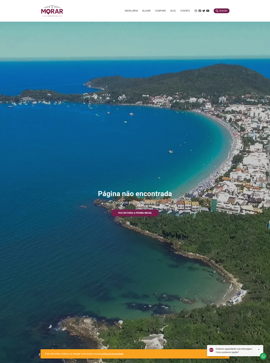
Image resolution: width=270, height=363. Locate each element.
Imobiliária (131, 10)
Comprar (160, 10)
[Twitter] (203, 10)
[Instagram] (195, 10)
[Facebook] (199, 10)
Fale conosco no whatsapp (263, 356)
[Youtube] (207, 10)
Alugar (146, 10)
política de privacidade (112, 353)
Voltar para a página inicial (135, 213)
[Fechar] (258, 349)
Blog (173, 10)
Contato (185, 10)
